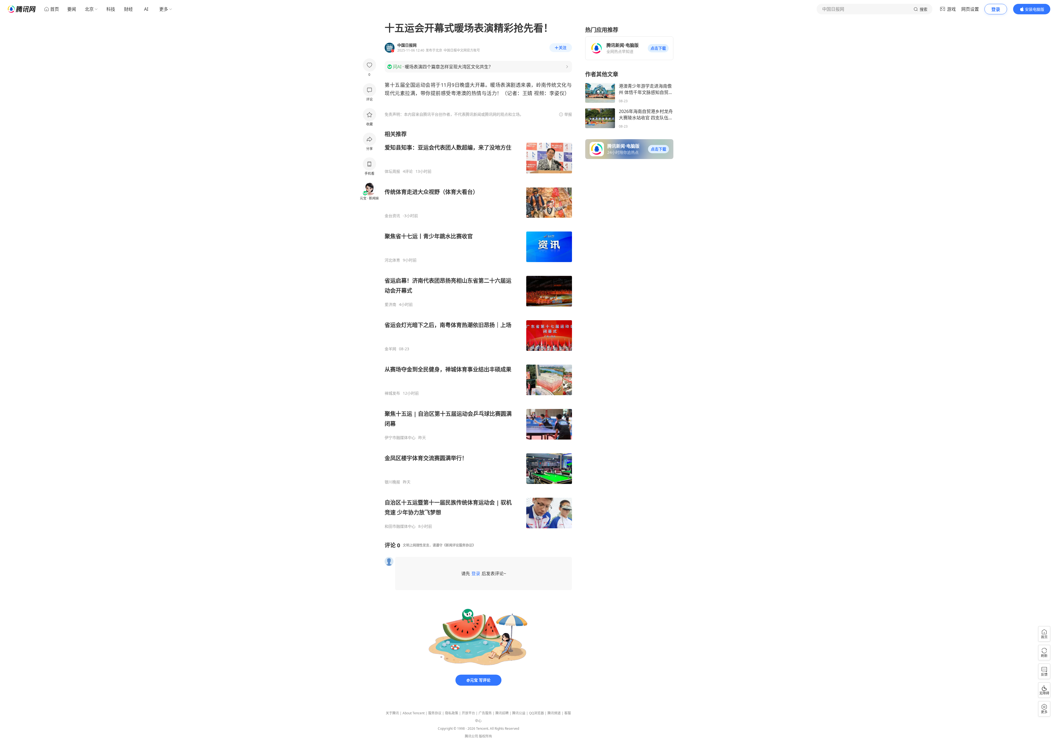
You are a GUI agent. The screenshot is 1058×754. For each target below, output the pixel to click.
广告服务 (485, 713)
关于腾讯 (392, 713)
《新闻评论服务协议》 (459, 545)
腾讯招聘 (502, 713)
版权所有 (485, 736)
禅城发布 (392, 393)
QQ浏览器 (536, 713)
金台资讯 (392, 216)
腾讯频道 (554, 713)
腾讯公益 (518, 713)
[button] (658, 48)
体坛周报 (392, 171)
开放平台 (468, 713)
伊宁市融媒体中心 (400, 438)
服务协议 (434, 713)
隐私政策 (451, 713)
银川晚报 (392, 482)
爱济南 (390, 304)
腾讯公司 (471, 736)
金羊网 (390, 349)
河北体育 (392, 260)
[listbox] (478, 329)
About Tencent (414, 713)
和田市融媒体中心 (400, 526)
